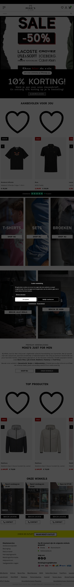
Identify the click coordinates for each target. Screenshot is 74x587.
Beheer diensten (20, 294)
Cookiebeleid (32, 303)
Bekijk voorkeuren (48, 299)
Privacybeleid (41, 303)
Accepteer (26, 299)
